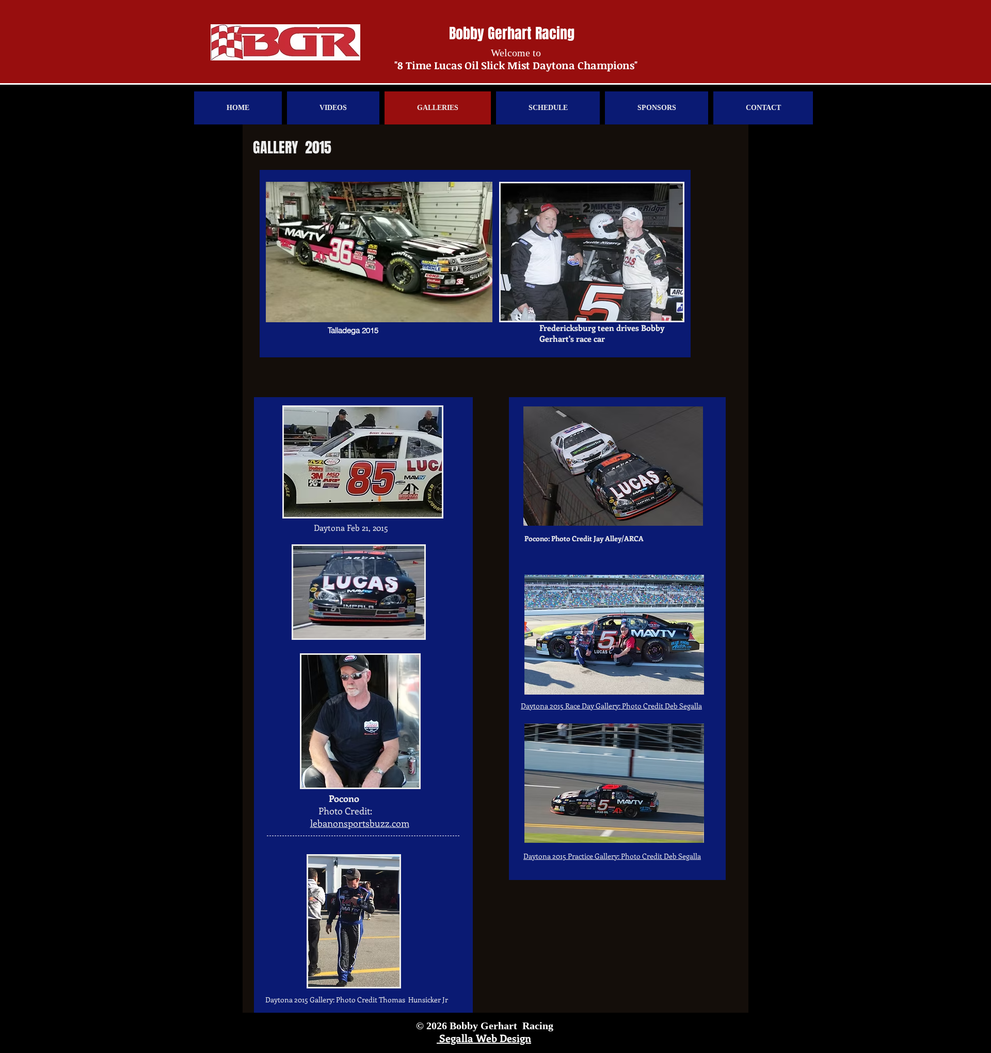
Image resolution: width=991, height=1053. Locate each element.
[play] (661, 312)
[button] (379, 252)
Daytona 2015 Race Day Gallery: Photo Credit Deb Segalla (611, 706)
